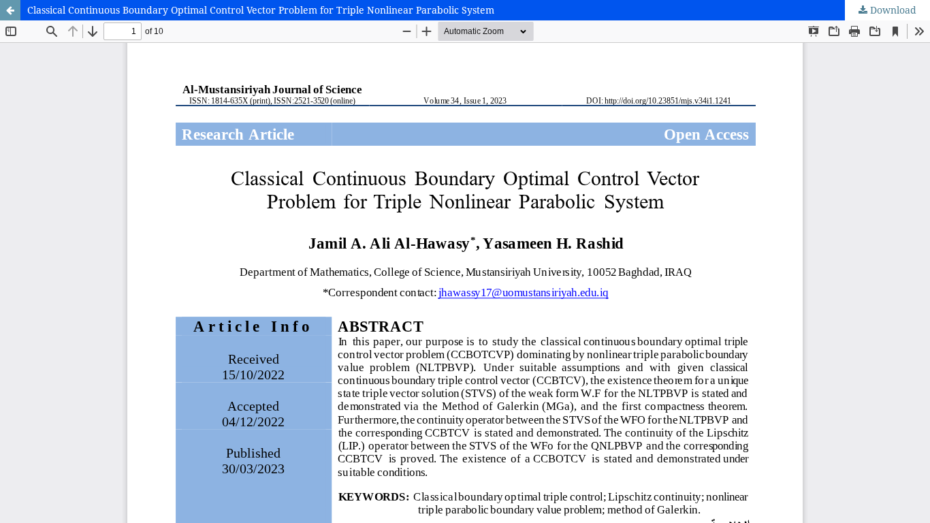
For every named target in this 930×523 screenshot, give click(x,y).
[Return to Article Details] (10, 10)
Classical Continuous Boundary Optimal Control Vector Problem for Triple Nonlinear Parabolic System (260, 9)
